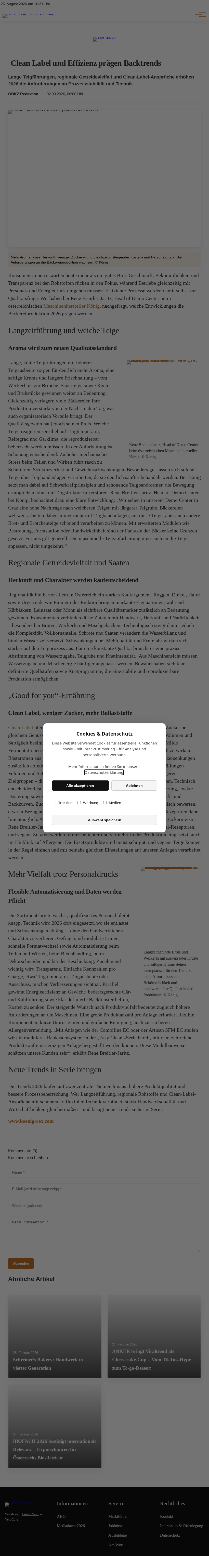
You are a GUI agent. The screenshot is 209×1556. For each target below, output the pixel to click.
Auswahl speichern (104, 820)
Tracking (65, 803)
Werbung (90, 803)
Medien (115, 803)
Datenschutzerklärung (104, 772)
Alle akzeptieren (80, 785)
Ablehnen (134, 785)
